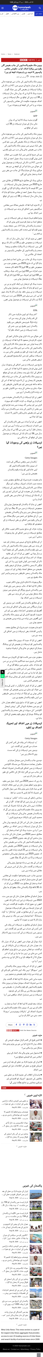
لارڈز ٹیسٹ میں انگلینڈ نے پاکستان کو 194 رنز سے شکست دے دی (15, 1215)
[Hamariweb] (21, 8)
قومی (23, 13)
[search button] (40, 8)
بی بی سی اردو (21, 76)
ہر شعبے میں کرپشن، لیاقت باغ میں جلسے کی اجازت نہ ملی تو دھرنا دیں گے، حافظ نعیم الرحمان (14, 1102)
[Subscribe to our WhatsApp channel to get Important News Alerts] (3, 676)
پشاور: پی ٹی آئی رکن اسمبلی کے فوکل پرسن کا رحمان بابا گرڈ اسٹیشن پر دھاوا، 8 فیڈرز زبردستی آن (15, 1135)
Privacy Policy (35, 1349)
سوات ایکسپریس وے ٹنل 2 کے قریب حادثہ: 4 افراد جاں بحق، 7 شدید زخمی (16, 1124)
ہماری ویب (25, 1107)
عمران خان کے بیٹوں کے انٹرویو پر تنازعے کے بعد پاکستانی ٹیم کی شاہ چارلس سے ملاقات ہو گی (15, 1226)
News (9, 54)
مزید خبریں (22, 1146)
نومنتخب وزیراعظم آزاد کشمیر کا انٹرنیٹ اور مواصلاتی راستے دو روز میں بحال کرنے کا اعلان (15, 1113)
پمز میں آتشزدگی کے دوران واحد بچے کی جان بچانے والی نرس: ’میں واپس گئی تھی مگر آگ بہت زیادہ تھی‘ (15, 1314)
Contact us (15, 1349)
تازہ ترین (30, 13)
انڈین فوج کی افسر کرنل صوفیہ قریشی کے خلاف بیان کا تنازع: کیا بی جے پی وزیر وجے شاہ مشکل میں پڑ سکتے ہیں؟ (22, 1044)
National (16, 54)
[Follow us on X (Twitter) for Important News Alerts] (3, 672)
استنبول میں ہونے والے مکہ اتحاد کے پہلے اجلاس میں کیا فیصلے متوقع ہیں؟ (24, 1055)
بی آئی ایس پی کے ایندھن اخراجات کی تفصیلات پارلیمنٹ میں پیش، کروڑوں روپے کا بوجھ (15, 1292)
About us (6, 1349)
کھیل (7, 13)
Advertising (25, 1349)
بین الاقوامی (15, 13)
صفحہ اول (38, 13)
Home (3, 54)
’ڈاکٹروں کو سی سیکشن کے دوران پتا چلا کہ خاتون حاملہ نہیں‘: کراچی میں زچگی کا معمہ (14, 1237)
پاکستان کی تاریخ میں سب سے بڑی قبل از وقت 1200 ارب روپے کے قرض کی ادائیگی (15, 1303)
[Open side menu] (2, 8)
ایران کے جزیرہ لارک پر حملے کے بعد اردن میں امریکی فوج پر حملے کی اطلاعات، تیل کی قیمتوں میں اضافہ (22, 1066)
